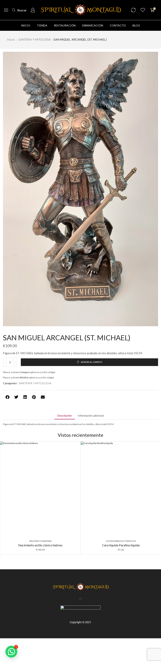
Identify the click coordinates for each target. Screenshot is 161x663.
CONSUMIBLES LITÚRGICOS (121, 540)
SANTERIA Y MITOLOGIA (34, 40)
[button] (6, 10)
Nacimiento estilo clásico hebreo (40, 545)
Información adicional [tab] (91, 415)
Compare (24, 372)
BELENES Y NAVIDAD (40, 540)
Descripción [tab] (64, 415)
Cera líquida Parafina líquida (121, 545)
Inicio (11, 40)
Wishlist (24, 377)
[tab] (64, 415)
